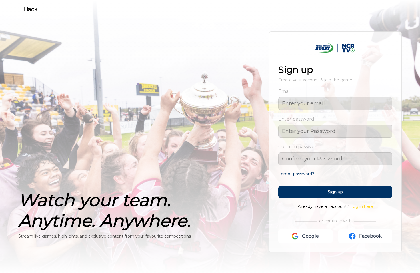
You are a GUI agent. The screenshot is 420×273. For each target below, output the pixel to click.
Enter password (296, 119)
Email (284, 91)
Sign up (335, 191)
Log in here (361, 206)
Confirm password (299, 146)
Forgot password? (296, 173)
